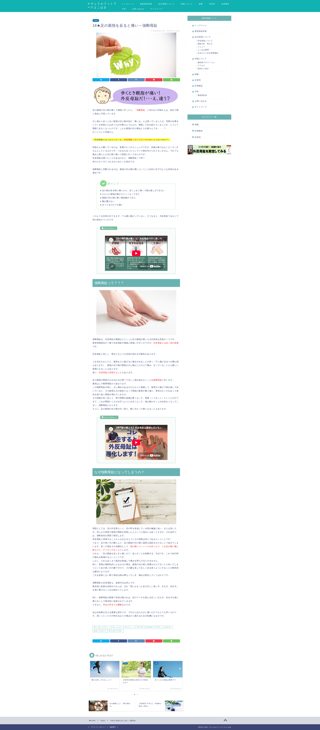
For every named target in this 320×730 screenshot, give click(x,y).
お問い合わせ (138, 9)
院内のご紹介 (203, 69)
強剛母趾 (150, 627)
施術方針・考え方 (205, 44)
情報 (201, 4)
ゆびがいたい (130, 627)
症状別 (212, 4)
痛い (121, 631)
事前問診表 (202, 95)
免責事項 (113, 727)
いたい (108, 627)
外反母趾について (205, 41)
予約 (124, 9)
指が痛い (169, 627)
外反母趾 (140, 627)
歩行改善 (113, 631)
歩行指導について (166, 4)
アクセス (201, 65)
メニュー (201, 47)
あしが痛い (98, 627)
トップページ (128, 4)
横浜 (96, 631)
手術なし (159, 627)
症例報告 (225, 4)
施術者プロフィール (206, 62)
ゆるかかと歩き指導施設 (208, 53)
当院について (187, 4)
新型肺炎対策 (146, 4)
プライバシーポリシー (98, 727)
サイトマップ (156, 9)
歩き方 (104, 631)
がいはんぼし (118, 627)
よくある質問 (203, 50)
